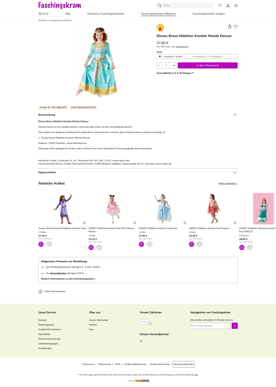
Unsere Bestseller (98, 320)
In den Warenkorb (207, 65)
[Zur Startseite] (62, 5)
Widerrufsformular (160, 364)
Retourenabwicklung (49, 338)
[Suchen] (160, 5)
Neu (91, 329)
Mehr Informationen (55, 291)
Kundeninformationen (49, 329)
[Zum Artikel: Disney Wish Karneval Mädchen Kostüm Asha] (62, 208)
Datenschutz (104, 364)
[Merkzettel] (220, 5)
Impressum (88, 364)
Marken (93, 324)
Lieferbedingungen (48, 343)
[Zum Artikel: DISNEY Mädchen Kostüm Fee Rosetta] (213, 208)
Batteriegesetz (46, 324)
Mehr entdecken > (228, 183)
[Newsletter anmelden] (235, 326)
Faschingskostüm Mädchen (60, 20)
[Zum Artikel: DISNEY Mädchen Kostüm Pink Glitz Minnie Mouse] (113, 208)
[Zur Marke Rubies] (160, 27)
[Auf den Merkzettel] (235, 26)
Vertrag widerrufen (184, 364)
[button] (229, 26)
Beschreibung (46, 114)
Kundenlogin (45, 348)
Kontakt (42, 320)
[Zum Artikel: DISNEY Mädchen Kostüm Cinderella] (163, 208)
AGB (117, 364)
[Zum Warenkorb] (236, 5)
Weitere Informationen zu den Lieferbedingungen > (68, 278)
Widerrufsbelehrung (135, 364)
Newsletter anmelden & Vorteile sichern (212, 320)
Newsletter (44, 334)
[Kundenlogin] (228, 5)
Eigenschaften (47, 172)
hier (196, 375)
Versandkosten (182, 47)
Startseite (42, 20)
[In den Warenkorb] (41, 244)
